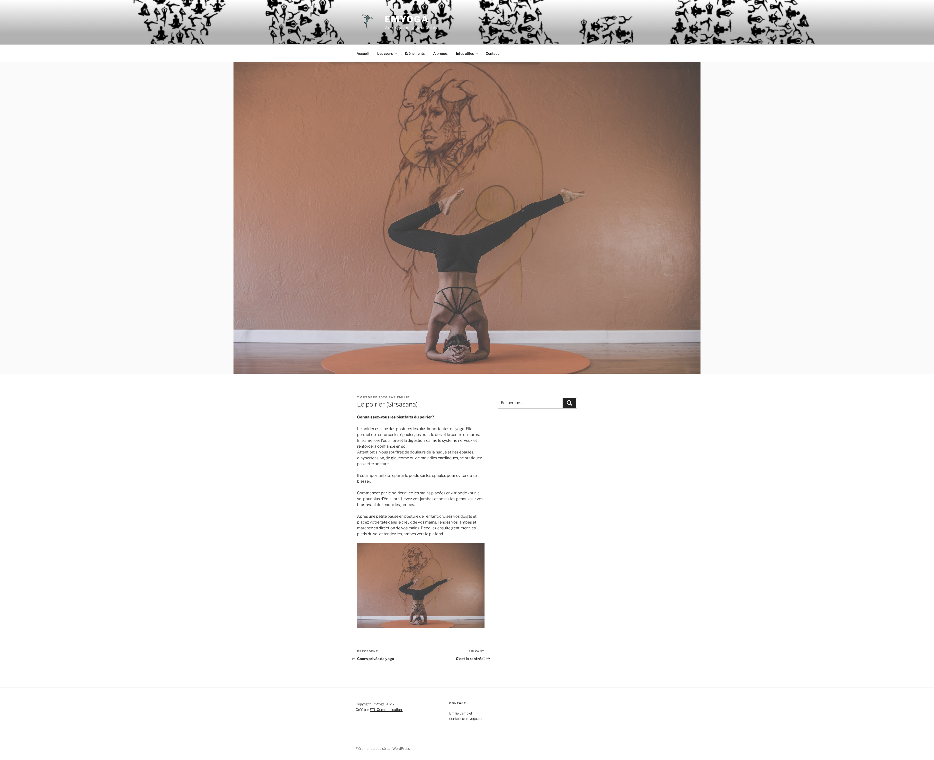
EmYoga (406, 19)
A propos (440, 53)
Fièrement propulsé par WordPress (383, 748)
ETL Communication (386, 709)
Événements (415, 53)
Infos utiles (465, 53)
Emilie (403, 397)
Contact (492, 53)
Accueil (363, 53)
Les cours (385, 53)
